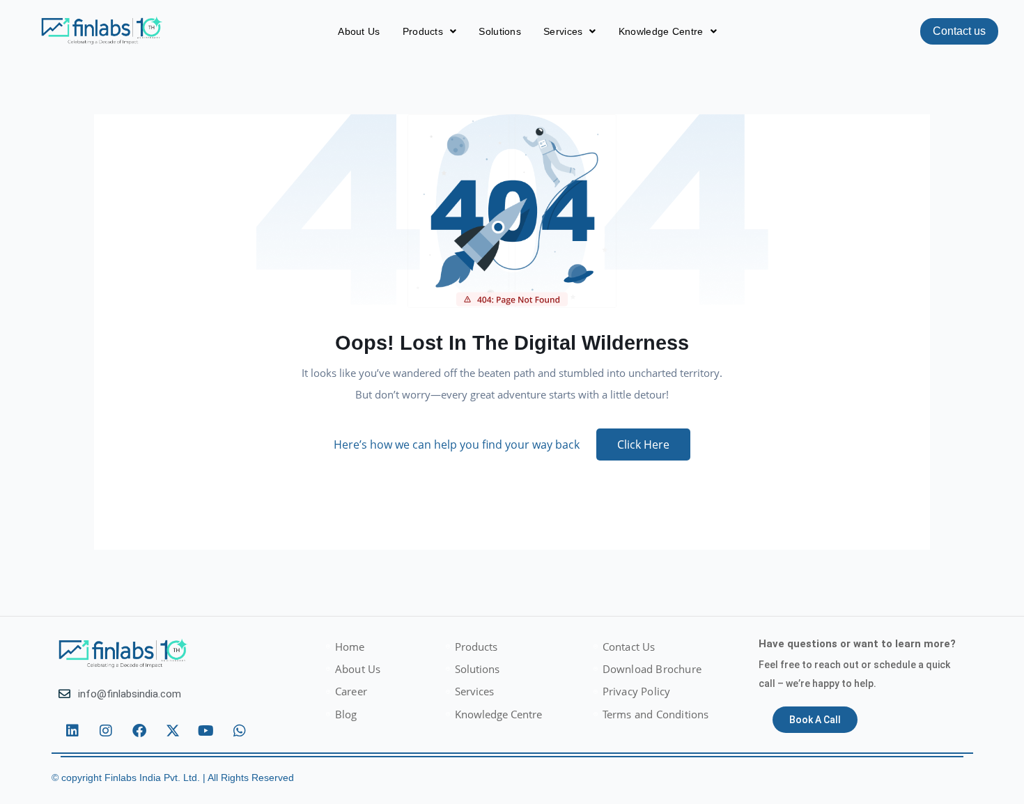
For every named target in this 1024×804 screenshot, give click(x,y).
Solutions (500, 31)
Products (423, 31)
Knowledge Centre (661, 31)
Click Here (643, 444)
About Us (359, 31)
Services (562, 31)
